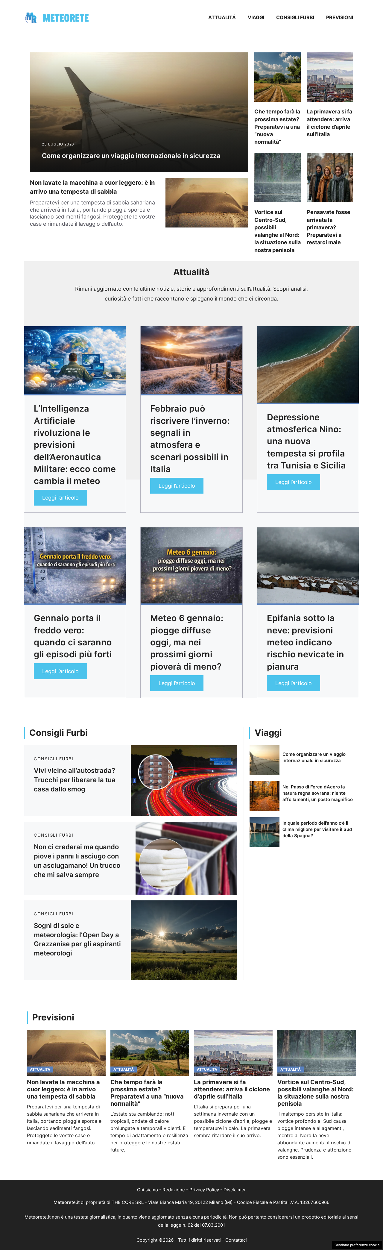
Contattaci (236, 1240)
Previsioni (339, 17)
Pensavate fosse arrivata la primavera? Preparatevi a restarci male (328, 227)
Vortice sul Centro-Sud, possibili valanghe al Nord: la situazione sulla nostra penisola (315, 1092)
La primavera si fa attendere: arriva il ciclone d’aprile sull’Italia (232, 1089)
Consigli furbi (295, 17)
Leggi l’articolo (60, 497)
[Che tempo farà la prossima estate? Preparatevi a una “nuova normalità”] (149, 1053)
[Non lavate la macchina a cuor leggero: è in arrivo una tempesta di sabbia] (66, 1053)
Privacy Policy (204, 1190)
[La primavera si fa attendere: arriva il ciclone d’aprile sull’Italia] (233, 1053)
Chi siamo (147, 1190)
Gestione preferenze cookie (357, 1245)
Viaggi (256, 17)
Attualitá (222, 17)
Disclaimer (235, 1190)
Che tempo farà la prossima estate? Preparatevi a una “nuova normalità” (277, 126)
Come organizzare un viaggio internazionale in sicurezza (131, 156)
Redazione (173, 1190)
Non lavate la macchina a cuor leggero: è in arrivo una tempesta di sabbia (63, 1089)
